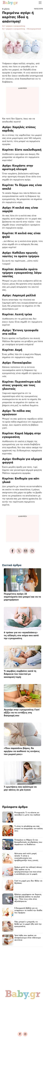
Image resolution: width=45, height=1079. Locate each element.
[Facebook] (20, 1034)
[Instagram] (25, 1034)
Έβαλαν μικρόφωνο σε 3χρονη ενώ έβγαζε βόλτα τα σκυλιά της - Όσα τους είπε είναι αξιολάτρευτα (28, 898)
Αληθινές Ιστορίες (15, 1014)
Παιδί (8, 1009)
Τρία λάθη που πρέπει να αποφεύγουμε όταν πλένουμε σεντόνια (27, 938)
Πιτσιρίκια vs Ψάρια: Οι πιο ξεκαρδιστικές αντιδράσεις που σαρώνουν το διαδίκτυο (28, 842)
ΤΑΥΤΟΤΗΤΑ (8, 1048)
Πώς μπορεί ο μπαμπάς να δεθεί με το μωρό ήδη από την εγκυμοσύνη (28, 924)
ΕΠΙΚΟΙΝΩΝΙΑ (9, 1055)
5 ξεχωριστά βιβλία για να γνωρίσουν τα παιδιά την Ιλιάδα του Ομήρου (28, 910)
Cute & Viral (11, 1019)
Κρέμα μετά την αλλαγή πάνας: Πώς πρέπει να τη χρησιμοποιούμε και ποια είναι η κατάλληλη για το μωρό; (28, 870)
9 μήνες (6, 9)
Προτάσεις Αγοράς (15, 1023)
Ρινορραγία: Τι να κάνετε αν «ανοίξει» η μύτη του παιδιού (27, 814)
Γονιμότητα (11, 1004)
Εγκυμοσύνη (28, 1004)
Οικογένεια (21, 1009)
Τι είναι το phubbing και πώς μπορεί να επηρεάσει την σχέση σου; (28, 828)
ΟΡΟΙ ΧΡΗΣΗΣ (21, 1048)
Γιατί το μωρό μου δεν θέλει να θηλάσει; (28, 882)
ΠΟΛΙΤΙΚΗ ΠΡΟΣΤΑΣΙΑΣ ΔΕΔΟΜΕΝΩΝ (18, 1051)
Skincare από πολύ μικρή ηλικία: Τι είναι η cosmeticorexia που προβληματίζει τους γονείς (26, 857)
